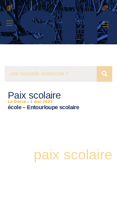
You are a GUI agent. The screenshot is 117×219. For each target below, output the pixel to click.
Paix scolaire (34, 95)
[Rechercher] (104, 74)
